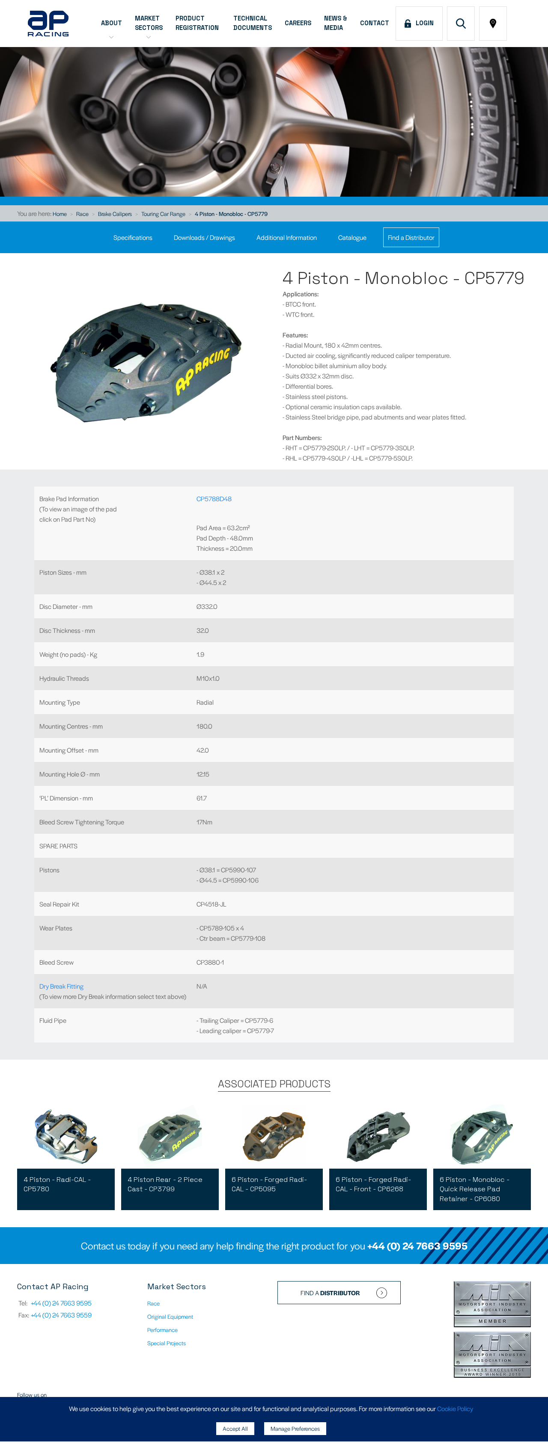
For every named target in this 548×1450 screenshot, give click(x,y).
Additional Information (286, 237)
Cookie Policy (455, 1408)
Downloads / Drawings (204, 237)
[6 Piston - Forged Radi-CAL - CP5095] (274, 1136)
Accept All (235, 1428)
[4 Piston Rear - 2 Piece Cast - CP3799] (170, 1136)
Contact (374, 23)
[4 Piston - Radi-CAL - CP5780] (66, 1136)
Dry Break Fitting (61, 985)
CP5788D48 (214, 498)
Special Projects (166, 1343)
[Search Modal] (461, 23)
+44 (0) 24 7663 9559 (61, 1314)
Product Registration (198, 23)
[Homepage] (48, 23)
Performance (162, 1330)
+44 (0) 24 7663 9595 (417, 1245)
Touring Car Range (163, 214)
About (111, 23)
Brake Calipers (115, 214)
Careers (298, 23)
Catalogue (352, 237)
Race (82, 214)
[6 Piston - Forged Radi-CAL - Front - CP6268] (378, 1136)
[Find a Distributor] (493, 23)
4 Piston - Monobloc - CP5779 (231, 214)
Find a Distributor (411, 237)
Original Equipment (170, 1316)
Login (423, 23)
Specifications (132, 237)
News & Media (335, 23)
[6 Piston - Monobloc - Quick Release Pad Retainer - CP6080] (482, 1136)
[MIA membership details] (492, 1305)
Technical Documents (252, 23)
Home (60, 214)
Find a (330, 1292)
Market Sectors (149, 23)
